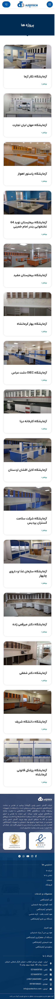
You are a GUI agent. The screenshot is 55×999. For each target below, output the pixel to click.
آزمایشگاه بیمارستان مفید (30, 275)
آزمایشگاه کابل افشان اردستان (27, 470)
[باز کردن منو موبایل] (49, 4)
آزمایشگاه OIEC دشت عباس (29, 373)
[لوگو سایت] (27, 4)
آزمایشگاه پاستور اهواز (32, 174)
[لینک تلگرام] (19, 856)
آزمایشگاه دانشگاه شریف (31, 722)
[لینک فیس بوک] (36, 856)
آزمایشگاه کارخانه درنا (33, 421)
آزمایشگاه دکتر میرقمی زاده (29, 624)
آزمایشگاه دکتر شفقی (33, 673)
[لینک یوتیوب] (28, 856)
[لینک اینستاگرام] (32, 856)
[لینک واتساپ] (24, 856)
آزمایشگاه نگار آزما (35, 77)
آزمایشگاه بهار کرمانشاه (32, 324)
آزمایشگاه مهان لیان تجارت (29, 125)
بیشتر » (44, 84)
